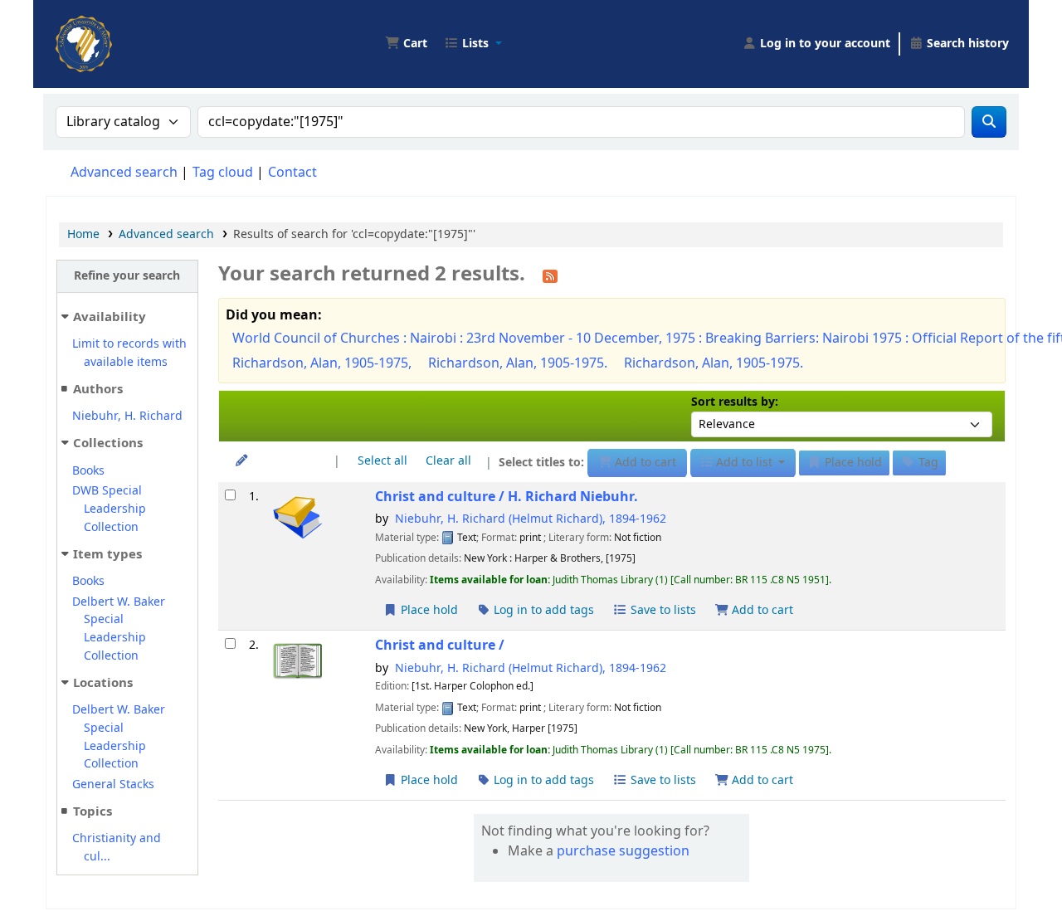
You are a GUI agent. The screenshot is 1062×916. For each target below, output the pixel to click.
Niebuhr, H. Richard (127, 416)
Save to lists (661, 610)
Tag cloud (222, 173)
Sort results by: (734, 402)
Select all (382, 461)
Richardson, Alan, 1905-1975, (322, 363)
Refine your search (127, 276)
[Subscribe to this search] (550, 275)
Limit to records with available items (129, 353)
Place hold (427, 610)
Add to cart (760, 610)
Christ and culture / (506, 496)
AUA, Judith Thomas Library (96, 31)
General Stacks (113, 784)
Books (88, 471)
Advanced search (124, 173)
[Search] (989, 122)
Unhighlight (284, 461)
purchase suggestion (623, 851)
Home (83, 234)
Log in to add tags (542, 610)
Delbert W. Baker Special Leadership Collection (118, 629)
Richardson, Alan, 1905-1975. (517, 363)
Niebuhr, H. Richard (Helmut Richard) (530, 519)
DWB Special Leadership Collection (109, 508)
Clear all (448, 461)
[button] (406, 44)
